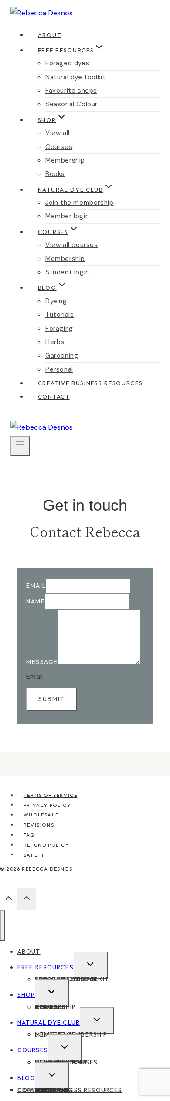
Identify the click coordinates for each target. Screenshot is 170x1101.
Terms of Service (51, 795)
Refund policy (46, 845)
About (49, 34)
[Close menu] (2, 925)
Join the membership (79, 202)
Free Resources (45, 967)
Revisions (39, 825)
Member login (67, 216)
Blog (26, 1078)
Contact (54, 396)
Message (42, 662)
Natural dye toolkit (75, 77)
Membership (65, 160)
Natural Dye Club (48, 1022)
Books (55, 173)
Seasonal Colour (71, 104)
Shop (26, 995)
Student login (67, 272)
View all (57, 133)
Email (36, 585)
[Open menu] (20, 446)
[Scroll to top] (8, 900)
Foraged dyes (67, 63)
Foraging (59, 328)
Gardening (61, 355)
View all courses (71, 245)
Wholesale (41, 815)
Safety (34, 854)
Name (35, 601)
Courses (58, 146)
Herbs (55, 342)
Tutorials (59, 314)
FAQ (29, 835)
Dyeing (56, 301)
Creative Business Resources (90, 382)
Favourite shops (71, 90)
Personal (59, 369)
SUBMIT (51, 699)
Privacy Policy (47, 805)
